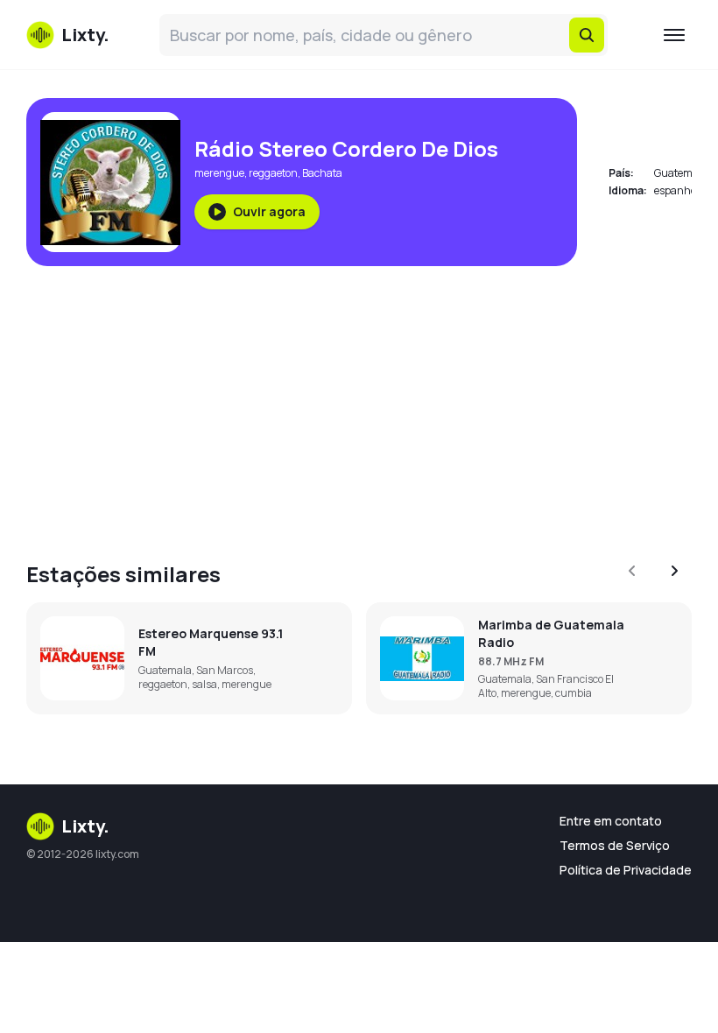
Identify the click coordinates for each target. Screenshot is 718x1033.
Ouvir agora (269, 211)
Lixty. (85, 826)
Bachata (322, 172)
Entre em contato (611, 820)
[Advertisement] (359, 402)
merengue (219, 172)
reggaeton (273, 172)
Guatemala (680, 172)
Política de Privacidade (626, 869)
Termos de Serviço (615, 845)
